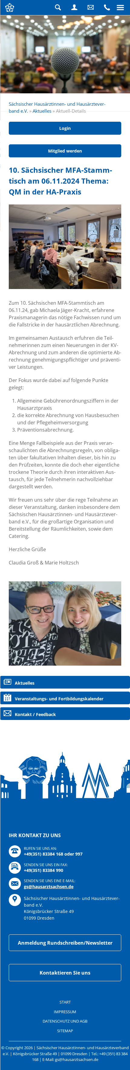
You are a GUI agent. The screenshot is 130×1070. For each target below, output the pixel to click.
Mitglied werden (65, 151)
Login (74, 7)
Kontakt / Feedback (35, 714)
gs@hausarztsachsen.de (48, 886)
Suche (58, 7)
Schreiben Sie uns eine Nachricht (90, 7)
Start (65, 1002)
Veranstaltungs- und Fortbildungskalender (59, 699)
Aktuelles (42, 111)
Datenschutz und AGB (65, 1021)
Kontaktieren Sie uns (65, 972)
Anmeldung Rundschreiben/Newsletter (65, 943)
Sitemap (65, 1030)
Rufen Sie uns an (107, 7)
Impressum (65, 1011)
